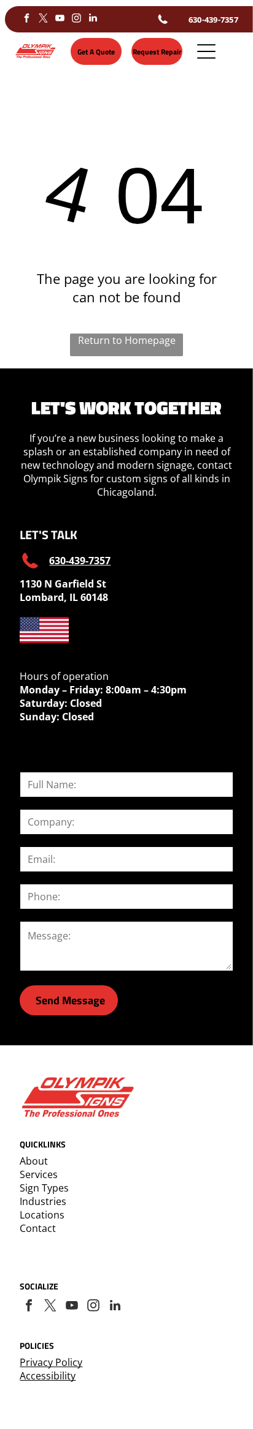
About (34, 1161)
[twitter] (43, 19)
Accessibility (48, 1375)
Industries (43, 1201)
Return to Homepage (127, 340)
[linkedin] (92, 19)
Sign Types (44, 1188)
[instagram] (76, 19)
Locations (42, 1215)
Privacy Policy (51, 1362)
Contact (38, 1228)
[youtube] (59, 19)
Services (39, 1174)
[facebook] (26, 19)
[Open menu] (206, 51)
